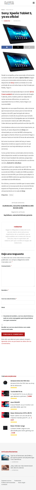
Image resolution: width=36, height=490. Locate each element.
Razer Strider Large (18, 426)
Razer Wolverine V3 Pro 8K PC (21, 413)
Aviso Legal (21, 482)
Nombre (5, 290)
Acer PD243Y (15, 402)
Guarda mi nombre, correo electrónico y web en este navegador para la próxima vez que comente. (18, 318)
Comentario (6, 266)
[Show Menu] (34, 3)
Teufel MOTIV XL (16, 392)
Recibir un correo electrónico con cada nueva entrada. (15, 328)
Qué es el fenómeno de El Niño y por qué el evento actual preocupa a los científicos (22, 457)
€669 (30, 396)
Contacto (4, 484)
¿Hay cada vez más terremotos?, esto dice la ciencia (22, 467)
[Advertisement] (18, 359)
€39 (13, 433)
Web (3, 307)
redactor (7, 21)
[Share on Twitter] (18, 47)
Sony (11, 195)
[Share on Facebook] (6, 47)
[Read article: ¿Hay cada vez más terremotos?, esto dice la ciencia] (5, 467)
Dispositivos (9, 9)
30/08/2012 (16, 21)
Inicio (3, 9)
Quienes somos (6, 481)
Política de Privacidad (8, 482)
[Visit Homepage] (9, 3)
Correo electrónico (9, 299)
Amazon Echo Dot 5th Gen (20, 381)
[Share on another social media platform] (29, 47)
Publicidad (17, 481)
